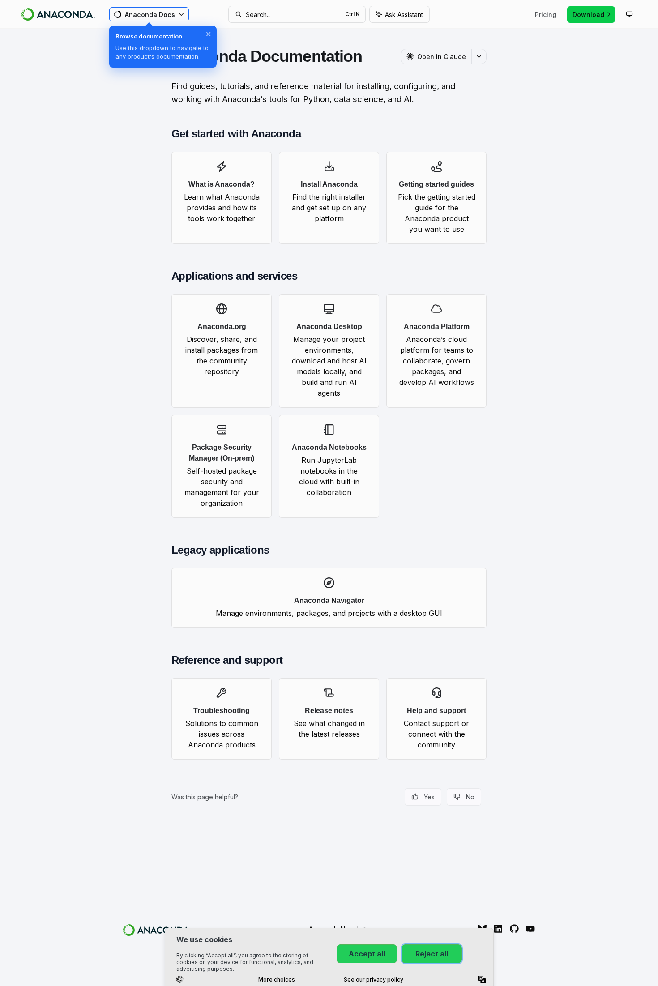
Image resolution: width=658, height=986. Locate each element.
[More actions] (479, 56)
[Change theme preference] (629, 14)
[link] (221, 198)
